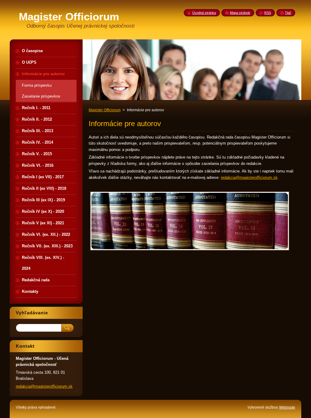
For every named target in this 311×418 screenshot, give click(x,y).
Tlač (288, 13)
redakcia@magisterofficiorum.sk (249, 177)
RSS (267, 13)
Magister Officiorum (105, 110)
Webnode (287, 407)
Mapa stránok (240, 13)
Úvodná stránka (204, 13)
